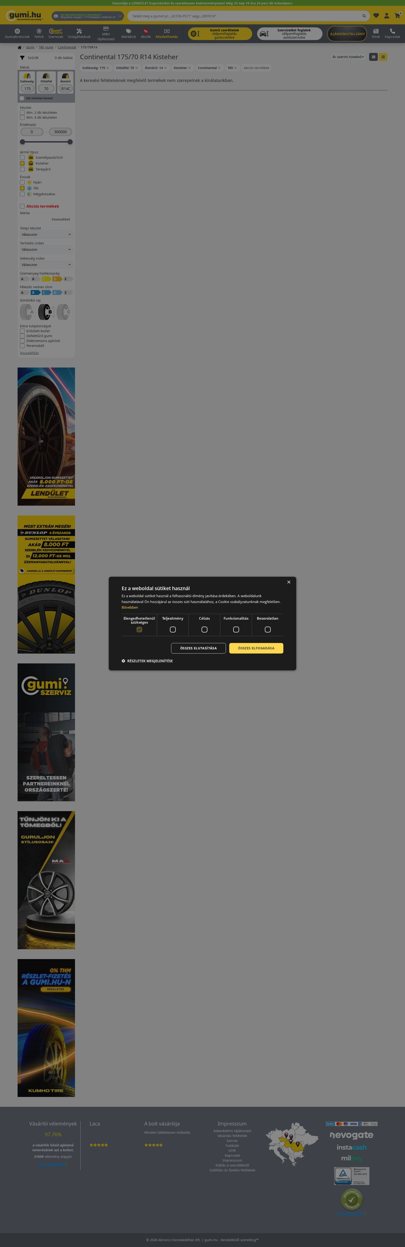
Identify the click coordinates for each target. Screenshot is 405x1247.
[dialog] (202, 623)
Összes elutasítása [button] (198, 648)
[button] (147, 660)
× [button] (288, 582)
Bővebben (130, 607)
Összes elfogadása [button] (256, 648)
